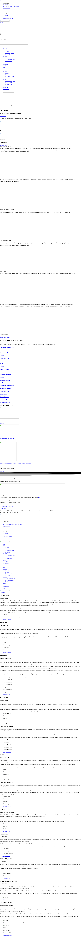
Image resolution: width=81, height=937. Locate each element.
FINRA (39, 497)
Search (1, 39)
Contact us (4, 564)
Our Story (7, 49)
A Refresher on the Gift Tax (7, 438)
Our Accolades (7, 54)
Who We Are (5, 48)
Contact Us (4, 67)
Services (4, 62)
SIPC (42, 497)
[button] (4, 334)
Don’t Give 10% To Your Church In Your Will (11, 421)
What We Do (5, 56)
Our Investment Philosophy (10, 59)
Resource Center (5, 64)
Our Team (7, 51)
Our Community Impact (9, 53)
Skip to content (2, 0)
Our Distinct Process (8, 61)
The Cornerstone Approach (10, 57)
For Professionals (6, 65)
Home (4, 46)
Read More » (2, 423)
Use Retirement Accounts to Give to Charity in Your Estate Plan (15, 463)
